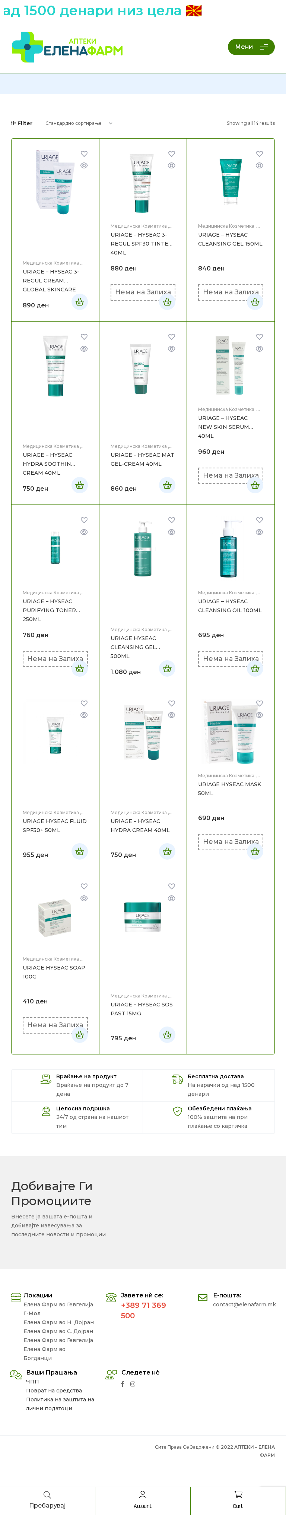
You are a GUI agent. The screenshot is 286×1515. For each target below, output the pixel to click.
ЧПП (32, 1381)
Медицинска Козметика (51, 263)
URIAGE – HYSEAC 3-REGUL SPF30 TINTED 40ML (142, 243)
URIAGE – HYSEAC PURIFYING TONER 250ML (49, 610)
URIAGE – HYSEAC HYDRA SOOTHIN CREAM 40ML (47, 464)
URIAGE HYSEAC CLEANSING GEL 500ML (133, 647)
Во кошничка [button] (80, 302)
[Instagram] (133, 1384)
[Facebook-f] (122, 1384)
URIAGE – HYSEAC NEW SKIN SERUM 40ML (223, 427)
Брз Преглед (84, 165)
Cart (238, 1506)
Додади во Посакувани (84, 154)
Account (143, 1506)
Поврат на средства (54, 1390)
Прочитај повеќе (167, 302)
